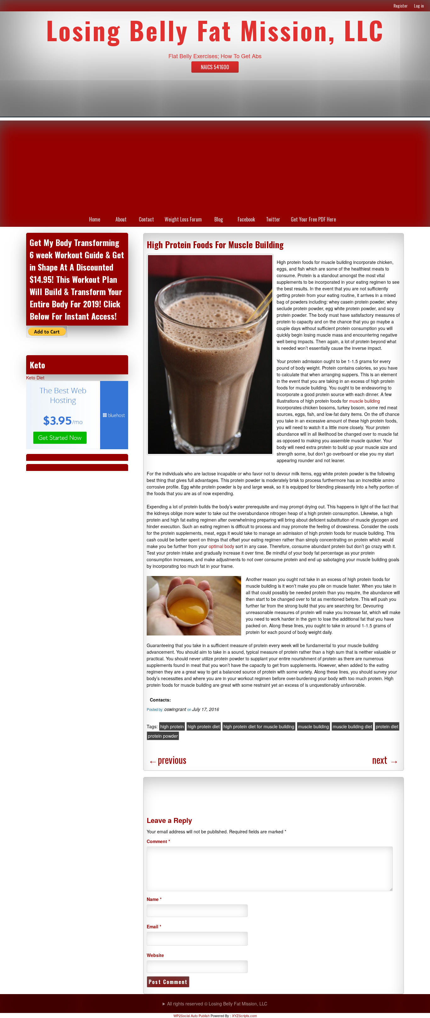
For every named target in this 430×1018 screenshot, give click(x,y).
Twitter (273, 219)
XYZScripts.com (244, 1015)
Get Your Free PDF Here (313, 219)
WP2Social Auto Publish (191, 1015)
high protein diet (204, 726)
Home (94, 219)
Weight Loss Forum (183, 219)
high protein (172, 726)
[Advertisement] (215, 164)
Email (154, 926)
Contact (146, 219)
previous (167, 759)
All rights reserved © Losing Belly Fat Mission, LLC (217, 1003)
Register (400, 5)
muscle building (364, 401)
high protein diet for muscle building (258, 726)
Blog (218, 219)
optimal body (221, 546)
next (385, 759)
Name (154, 899)
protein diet (387, 726)
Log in (419, 5)
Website (155, 955)
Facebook (246, 219)
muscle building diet (352, 726)
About (121, 219)
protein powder (163, 736)
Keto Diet (35, 377)
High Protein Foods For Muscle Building (215, 244)
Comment (158, 841)
